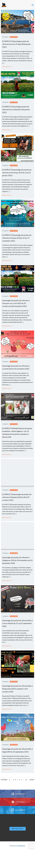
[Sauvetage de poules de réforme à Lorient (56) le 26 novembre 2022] (17, 344)
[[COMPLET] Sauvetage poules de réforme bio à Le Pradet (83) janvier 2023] (17, 19)
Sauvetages (13, 37)
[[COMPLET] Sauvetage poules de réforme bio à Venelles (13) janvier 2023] (17, 84)
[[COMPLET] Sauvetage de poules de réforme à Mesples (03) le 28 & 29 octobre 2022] (17, 472)
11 (26, 779)
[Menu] (32, 4)
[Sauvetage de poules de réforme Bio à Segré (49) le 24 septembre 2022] (17, 727)
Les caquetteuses (20, 845)
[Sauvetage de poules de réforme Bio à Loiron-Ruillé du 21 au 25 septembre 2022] (17, 598)
